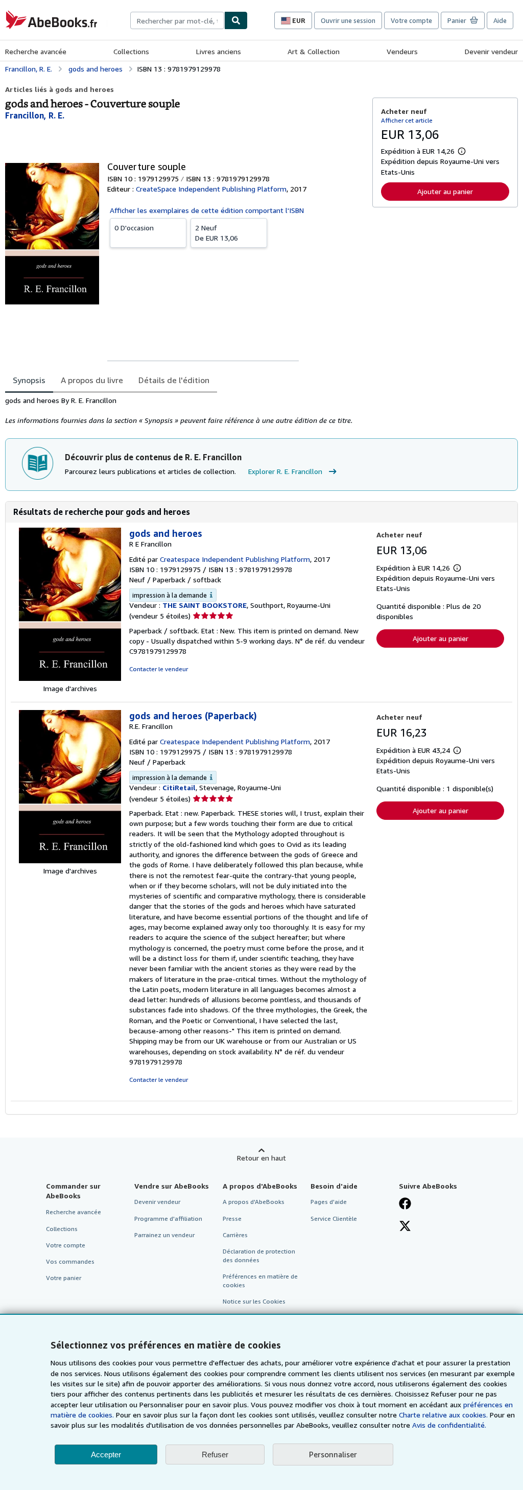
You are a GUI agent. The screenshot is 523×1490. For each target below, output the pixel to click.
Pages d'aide (329, 1201)
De (216, 232)
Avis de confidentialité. (449, 1425)
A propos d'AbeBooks (253, 1201)
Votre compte (411, 20)
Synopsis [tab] (29, 380)
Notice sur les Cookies (254, 1301)
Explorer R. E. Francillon (285, 471)
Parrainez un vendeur (164, 1235)
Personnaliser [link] (333, 1454)
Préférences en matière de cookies (260, 1280)
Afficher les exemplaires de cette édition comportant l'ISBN (207, 210)
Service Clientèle (334, 1218)
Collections (131, 51)
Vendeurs (402, 51)
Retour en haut (261, 1157)
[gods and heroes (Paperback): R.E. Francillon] (70, 860)
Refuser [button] (215, 1454)
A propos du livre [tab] (92, 380)
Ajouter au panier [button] (445, 191)
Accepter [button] (106, 1454)
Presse (232, 1218)
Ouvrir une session (348, 20)
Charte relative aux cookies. (444, 1414)
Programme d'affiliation (168, 1218)
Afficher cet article (407, 120)
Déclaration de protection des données (259, 1255)
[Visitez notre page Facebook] (405, 1204)
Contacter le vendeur (158, 669)
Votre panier (63, 1278)
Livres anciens (218, 51)
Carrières (235, 1235)
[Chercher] (236, 20)
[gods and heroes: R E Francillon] (70, 678)
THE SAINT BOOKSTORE (204, 605)
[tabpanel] (184, 410)
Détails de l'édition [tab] (173, 380)
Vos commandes (70, 1261)
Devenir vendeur (491, 51)
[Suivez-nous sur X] (405, 1227)
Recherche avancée (35, 51)
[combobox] (177, 20)
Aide (500, 20)
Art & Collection (314, 51)
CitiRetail (179, 787)
